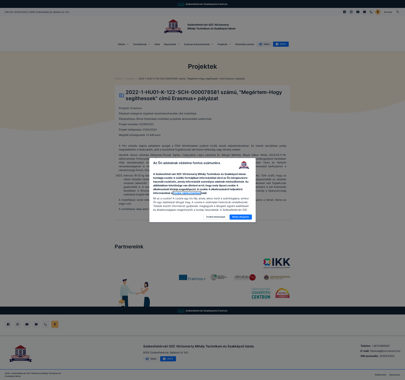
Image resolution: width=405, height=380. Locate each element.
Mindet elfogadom (240, 217)
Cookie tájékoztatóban (187, 193)
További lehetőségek (215, 217)
